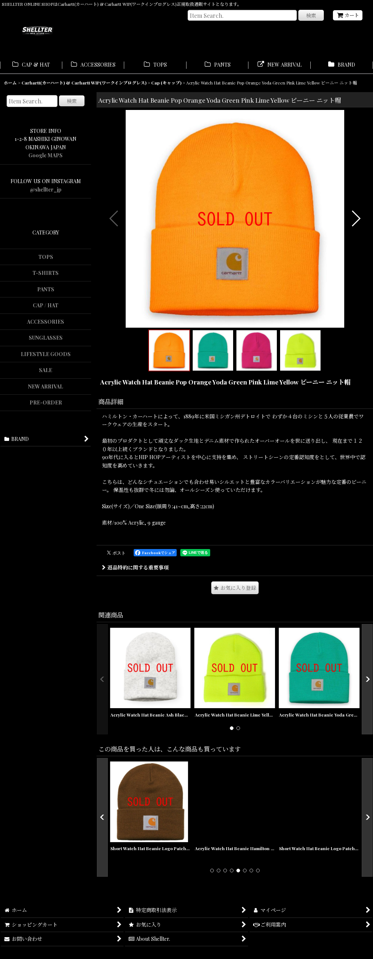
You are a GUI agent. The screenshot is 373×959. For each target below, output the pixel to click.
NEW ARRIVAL (45, 386)
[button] (114, 218)
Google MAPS (45, 155)
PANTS (45, 289)
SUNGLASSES (46, 337)
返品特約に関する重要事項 (138, 567)
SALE (45, 370)
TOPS (45, 256)
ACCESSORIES (45, 321)
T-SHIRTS (45, 272)
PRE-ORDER (46, 402)
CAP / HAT (45, 305)
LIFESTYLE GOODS (46, 354)
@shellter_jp (46, 189)
